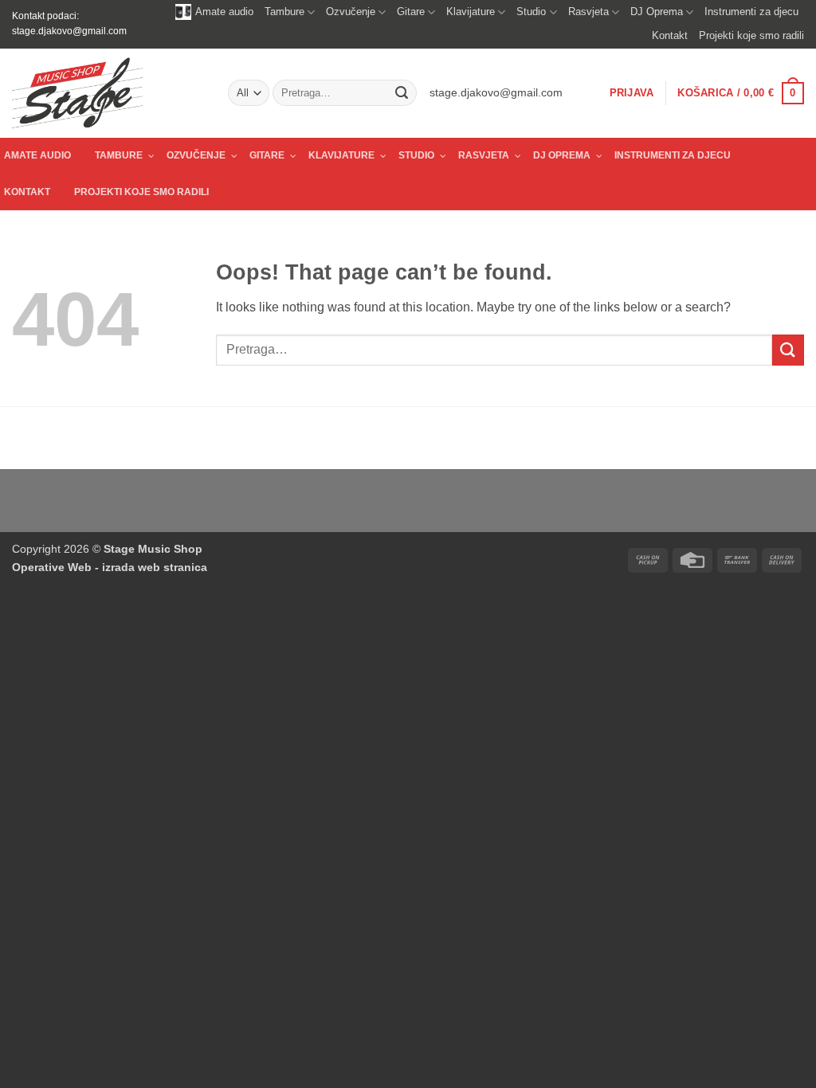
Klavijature (470, 12)
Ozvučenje (350, 12)
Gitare (411, 12)
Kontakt (670, 35)
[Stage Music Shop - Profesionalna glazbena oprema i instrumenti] (108, 93)
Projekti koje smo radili (751, 35)
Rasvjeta (588, 12)
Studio (531, 12)
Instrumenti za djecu (751, 12)
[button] (632, 93)
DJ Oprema (656, 12)
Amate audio (224, 12)
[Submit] (401, 93)
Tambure (284, 12)
